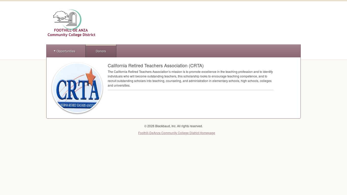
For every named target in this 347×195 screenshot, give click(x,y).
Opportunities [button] (66, 51)
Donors (101, 51)
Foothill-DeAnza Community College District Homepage (176, 133)
